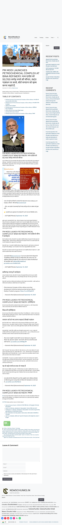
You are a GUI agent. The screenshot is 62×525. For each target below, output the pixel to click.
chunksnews (19, 430)
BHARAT (26, 429)
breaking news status (36, 502)
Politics (5, 428)
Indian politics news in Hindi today (30, 430)
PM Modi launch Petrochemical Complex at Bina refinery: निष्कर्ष (20, 113)
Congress (20, 504)
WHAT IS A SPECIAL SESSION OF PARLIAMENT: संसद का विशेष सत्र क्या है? (21, 408)
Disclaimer (18, 495)
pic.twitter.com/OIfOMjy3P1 (19, 341)
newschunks (10, 432)
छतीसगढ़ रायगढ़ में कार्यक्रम (11, 105)
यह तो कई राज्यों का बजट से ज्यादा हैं (12, 112)
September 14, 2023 (22, 215)
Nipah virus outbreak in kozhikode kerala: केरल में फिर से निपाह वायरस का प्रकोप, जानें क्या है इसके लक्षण (21, 437)
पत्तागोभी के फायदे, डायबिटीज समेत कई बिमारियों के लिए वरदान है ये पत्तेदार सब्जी (53, 73)
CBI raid (55, 502)
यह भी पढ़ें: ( (4, 402)
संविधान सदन (26, 515)
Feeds (52, 37)
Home (36, 37)
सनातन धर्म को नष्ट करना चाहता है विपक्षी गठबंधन (14, 110)
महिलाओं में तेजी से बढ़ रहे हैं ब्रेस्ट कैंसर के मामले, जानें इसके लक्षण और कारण (52, 61)
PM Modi (24, 511)
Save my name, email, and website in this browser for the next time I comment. (20, 474)
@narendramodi (21, 203)
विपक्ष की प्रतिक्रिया (9, 108)
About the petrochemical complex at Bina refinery (14, 429)
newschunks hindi (17, 432)
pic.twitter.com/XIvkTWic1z (13, 382)
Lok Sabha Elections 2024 (11, 509)
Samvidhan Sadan (5, 513)
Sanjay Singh (12, 513)
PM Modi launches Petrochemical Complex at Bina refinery (19, 433)
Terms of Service (38, 495)
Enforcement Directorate (37, 504)
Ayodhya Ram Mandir (21, 502)
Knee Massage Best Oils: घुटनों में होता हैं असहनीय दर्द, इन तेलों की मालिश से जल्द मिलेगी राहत (52, 133)
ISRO (58, 506)
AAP (9, 502)
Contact (14, 495)
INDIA (34, 506)
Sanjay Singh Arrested (18, 513)
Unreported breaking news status (48, 513)
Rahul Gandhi (42, 511)
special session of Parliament (28, 513)
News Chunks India (9, 511)
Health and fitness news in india (24, 506)
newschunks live (24, 432)
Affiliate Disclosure (9, 495)
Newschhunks (25, 509)
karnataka (3, 509)
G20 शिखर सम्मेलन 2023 (12, 506)
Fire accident (51, 504)
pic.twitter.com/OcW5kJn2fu (12, 263)
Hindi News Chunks (11, 428)
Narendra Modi (19, 509)
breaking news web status (47, 502)
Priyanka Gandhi (37, 511)
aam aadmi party (5, 502)
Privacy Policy (28, 495)
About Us (3, 495)
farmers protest (45, 504)
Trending (41, 37)
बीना (3, 395)
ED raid (30, 504)
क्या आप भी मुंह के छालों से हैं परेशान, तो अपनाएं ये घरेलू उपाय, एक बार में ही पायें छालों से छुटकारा (53, 114)
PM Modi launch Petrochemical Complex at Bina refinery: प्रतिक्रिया (21, 107)
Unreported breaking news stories (13, 515)
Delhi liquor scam (26, 504)
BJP (30, 502)
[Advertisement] (30, 8)
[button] (58, 37)
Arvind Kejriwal (14, 502)
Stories (47, 37)
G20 (55, 504)
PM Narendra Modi (30, 511)
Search (47, 45)
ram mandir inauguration (50, 511)
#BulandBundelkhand (19, 261)
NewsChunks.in (14, 37)
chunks (15, 430)
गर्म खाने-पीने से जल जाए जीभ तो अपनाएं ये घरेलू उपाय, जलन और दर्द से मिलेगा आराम (52, 127)
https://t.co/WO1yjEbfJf (27, 291)
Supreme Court (36, 513)
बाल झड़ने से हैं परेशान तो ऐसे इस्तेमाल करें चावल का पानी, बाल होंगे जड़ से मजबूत (52, 78)
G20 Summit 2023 (5, 506)
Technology (17, 428)
